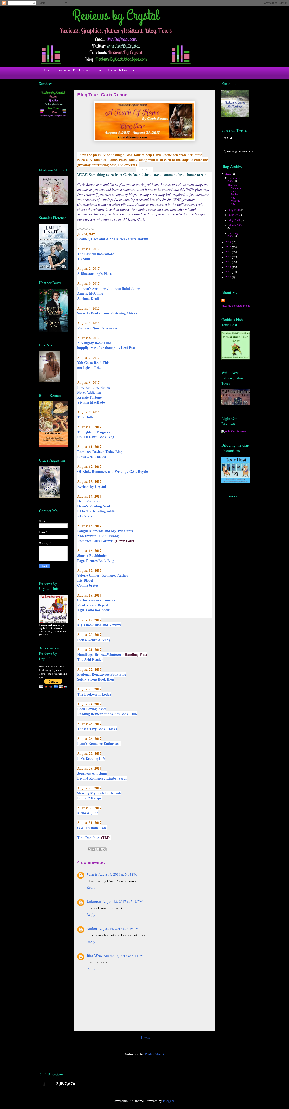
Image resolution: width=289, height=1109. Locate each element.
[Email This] (90, 849)
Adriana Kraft (88, 298)
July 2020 (234, 210)
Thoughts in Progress (93, 431)
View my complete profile (235, 305)
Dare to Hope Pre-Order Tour (73, 70)
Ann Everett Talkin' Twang (98, 535)
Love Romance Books (93, 387)
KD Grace (85, 516)
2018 (228, 247)
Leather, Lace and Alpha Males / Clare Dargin (112, 238)
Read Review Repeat (92, 605)
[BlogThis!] (93, 849)
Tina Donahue (88, 837)
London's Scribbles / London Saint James (108, 288)
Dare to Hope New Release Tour (116, 70)
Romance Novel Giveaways (97, 328)
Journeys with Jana (92, 773)
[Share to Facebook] (101, 849)
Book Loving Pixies (91, 708)
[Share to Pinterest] (105, 849)
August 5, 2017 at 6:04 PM (117, 874)
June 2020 (235, 215)
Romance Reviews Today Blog (99, 451)
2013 (228, 272)
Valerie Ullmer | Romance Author (102, 575)
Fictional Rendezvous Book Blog (101, 674)
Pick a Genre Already (93, 639)
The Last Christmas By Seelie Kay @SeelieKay (234, 194)
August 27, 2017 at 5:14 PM (124, 955)
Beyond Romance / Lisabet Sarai (102, 778)
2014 (228, 267)
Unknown (94, 901)
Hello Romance (88, 501)
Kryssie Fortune (89, 397)
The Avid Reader (90, 659)
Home (46, 70)
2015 (228, 262)
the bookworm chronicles (96, 600)
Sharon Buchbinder (92, 555)
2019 (228, 242)
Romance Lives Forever (95, 540)
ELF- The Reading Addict (97, 511)
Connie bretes (87, 585)
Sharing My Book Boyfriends (99, 793)
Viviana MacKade (91, 402)
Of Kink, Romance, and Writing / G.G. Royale (112, 471)
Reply (91, 887)
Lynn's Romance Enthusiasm (99, 743)
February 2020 (233, 235)
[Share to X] (97, 849)
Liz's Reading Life (91, 758)
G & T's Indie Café (92, 827)
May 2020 (235, 220)
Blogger (168, 1100)
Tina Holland (87, 417)
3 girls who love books (93, 609)
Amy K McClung (90, 293)
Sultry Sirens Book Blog (95, 679)
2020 (228, 173)
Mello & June (87, 812)
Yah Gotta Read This (93, 362)
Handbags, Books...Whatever (99, 654)
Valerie (92, 874)
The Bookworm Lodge (94, 694)
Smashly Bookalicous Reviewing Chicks (107, 313)
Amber (92, 928)
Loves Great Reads (91, 456)
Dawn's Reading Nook (94, 506)
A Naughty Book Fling (94, 342)
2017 (228, 252)
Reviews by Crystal (92, 486)
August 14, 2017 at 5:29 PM (118, 928)
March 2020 (235, 225)
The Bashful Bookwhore (95, 253)
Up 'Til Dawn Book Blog (95, 436)
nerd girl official (89, 367)
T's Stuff (83, 258)
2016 (228, 257)
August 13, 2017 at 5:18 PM (122, 901)
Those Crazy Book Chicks (97, 728)
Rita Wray (94, 955)
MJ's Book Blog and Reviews (99, 624)
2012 (228, 277)
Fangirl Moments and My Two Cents (105, 530)
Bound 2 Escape (89, 798)
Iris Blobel (85, 580)
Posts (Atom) (154, 1053)
